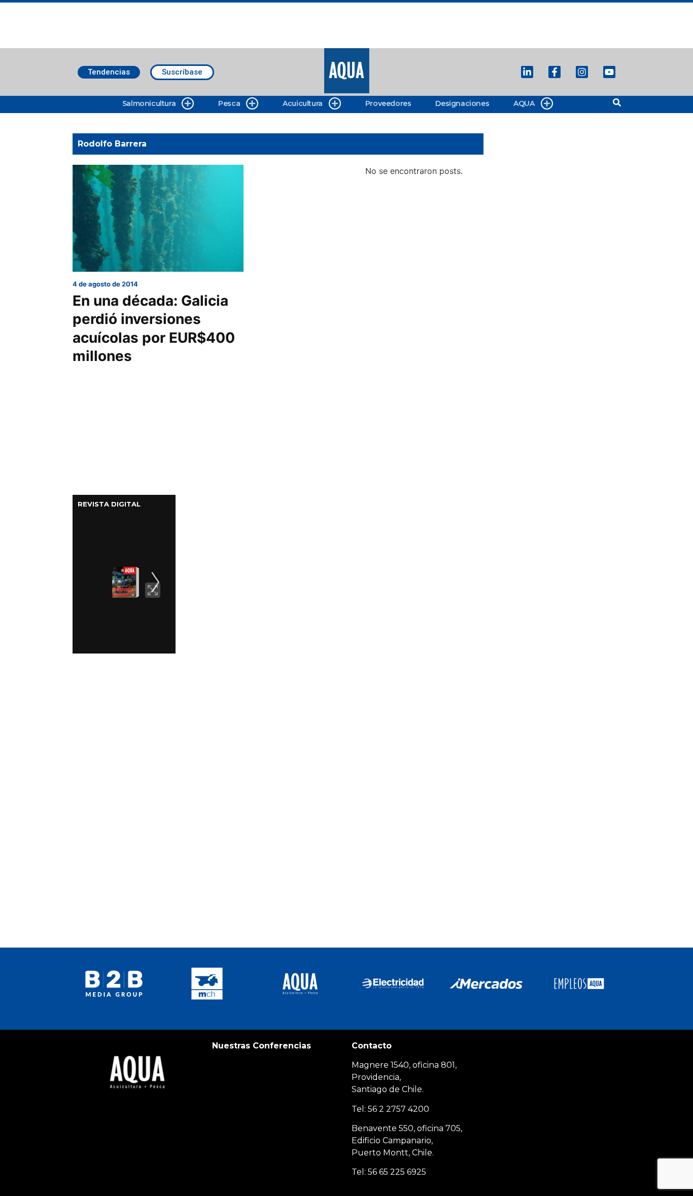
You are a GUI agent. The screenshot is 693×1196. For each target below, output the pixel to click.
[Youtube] (609, 72)
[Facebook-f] (554, 72)
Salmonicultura (149, 103)
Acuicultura (303, 103)
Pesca (229, 103)
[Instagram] (582, 72)
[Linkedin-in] (527, 72)
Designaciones (462, 103)
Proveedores (388, 103)
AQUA (523, 103)
